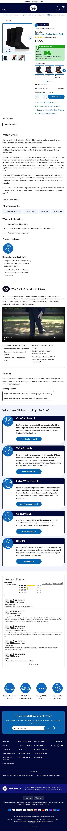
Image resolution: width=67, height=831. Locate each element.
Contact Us (6, 745)
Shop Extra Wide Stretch (29, 504)
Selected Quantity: (44, 92)
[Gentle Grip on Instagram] (59, 746)
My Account (6, 749)
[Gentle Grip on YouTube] (62, 746)
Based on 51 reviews (10, 584)
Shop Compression (29, 531)
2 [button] (31, 664)
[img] (14, 600)
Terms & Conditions (40, 753)
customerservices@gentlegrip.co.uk (22, 775)
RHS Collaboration (24, 757)
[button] (39, 37)
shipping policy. (14, 384)
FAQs (20, 749)
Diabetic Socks (39, 745)
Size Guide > (61, 88)
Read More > (52, 28)
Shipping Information (25, 745)
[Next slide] (30, 38)
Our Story (5, 741)
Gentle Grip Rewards (25, 741)
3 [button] (33, 664)
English (39, 798)
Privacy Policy (38, 757)
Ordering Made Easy (40, 749)
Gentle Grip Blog (39, 741)
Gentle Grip (30, 826)
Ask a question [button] (57, 583)
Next (64, 70)
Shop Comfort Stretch (29, 439)
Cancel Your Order (8, 764)
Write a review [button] (47, 583)
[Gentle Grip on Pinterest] (55, 746)
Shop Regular (29, 561)
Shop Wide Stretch (29, 471)
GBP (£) (28, 798)
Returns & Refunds (8, 753)
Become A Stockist (24, 753)
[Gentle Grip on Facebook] (52, 746)
